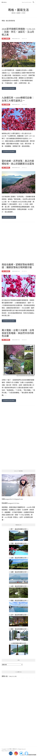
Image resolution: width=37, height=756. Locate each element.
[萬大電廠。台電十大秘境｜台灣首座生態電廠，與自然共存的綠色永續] (18, 360)
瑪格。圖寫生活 (18, 10)
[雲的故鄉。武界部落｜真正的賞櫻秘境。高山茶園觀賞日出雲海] (18, 182)
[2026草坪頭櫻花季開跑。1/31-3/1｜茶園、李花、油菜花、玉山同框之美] (18, 54)
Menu (5, 2)
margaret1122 (16, 38)
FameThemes (12, 750)
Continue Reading (9, 88)
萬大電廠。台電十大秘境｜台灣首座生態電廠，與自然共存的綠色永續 (18, 333)
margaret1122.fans (13, 503)
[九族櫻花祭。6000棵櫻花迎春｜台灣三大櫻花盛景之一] (18, 119)
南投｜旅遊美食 (6, 38)
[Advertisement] (18, 244)
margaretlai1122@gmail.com (14, 499)
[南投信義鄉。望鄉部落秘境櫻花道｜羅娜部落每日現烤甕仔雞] (18, 286)
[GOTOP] (26, 753)
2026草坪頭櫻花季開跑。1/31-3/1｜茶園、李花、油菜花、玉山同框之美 (18, 32)
